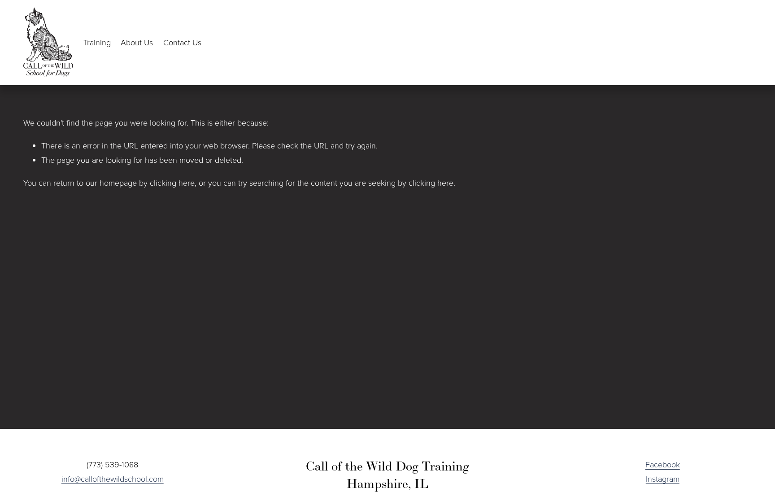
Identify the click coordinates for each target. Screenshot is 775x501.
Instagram (662, 478)
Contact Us (182, 42)
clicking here (172, 182)
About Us (137, 42)
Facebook (662, 464)
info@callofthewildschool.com (112, 478)
